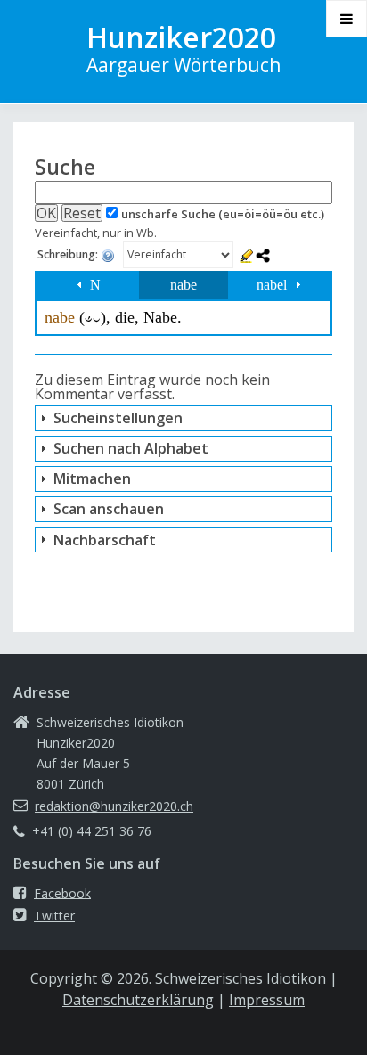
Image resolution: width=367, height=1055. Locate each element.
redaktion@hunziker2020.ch (114, 805)
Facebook (62, 892)
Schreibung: (69, 255)
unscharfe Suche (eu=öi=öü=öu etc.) (222, 214)
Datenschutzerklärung (138, 1000)
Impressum (267, 1000)
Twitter (54, 915)
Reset (82, 213)
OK (46, 213)
